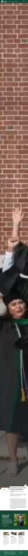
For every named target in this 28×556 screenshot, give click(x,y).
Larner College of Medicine (13, 1)
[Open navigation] (8, 489)
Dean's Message (5, 525)
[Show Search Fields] (23, 1)
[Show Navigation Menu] (26, 1)
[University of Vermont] (4, 2)
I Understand (21, 552)
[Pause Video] (25, 486)
